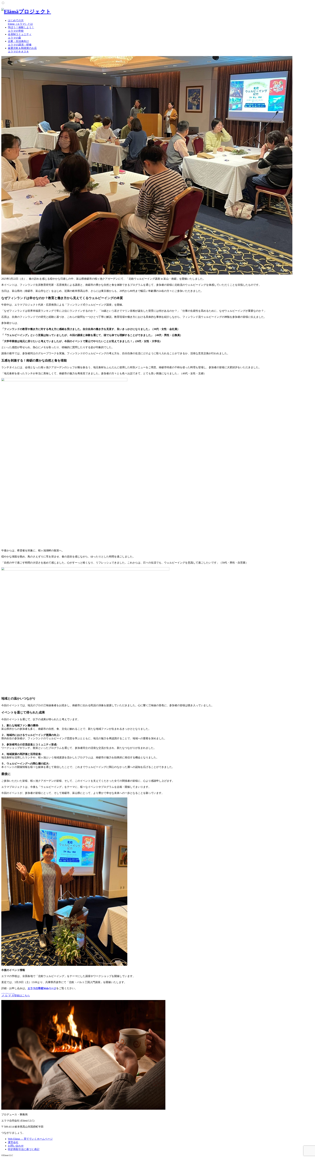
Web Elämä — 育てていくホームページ (30, 1138)
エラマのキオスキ (22, 50)
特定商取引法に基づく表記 (23, 1149)
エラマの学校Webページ (42, 988)
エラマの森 (20, 36)
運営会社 (13, 1142)
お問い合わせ (16, 1145)
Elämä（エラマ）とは (20, 22)
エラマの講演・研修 (20, 43)
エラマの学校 (21, 29)
